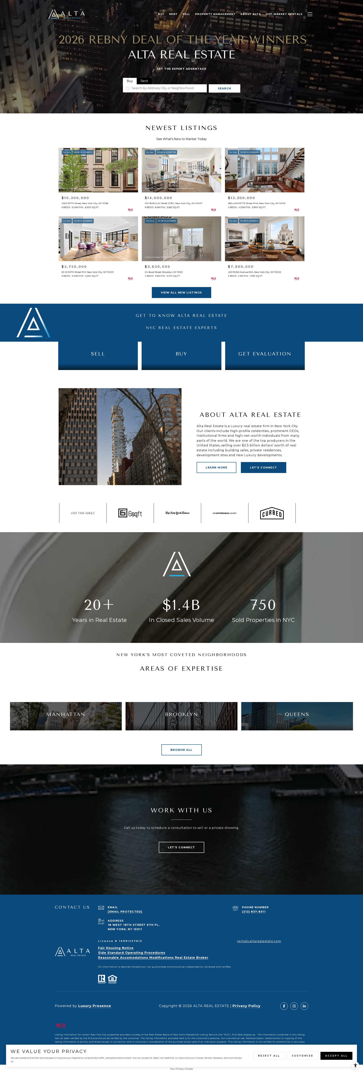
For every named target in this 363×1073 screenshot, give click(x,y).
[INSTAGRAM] (294, 1006)
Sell (186, 13)
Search (224, 88)
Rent (173, 13)
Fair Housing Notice (116, 948)
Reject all (269, 1055)
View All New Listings (181, 292)
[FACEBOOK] (284, 1006)
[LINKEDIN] (304, 1006)
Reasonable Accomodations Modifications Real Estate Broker (153, 957)
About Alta (250, 13)
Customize (302, 1055)
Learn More (216, 467)
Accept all (336, 1055)
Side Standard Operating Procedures (131, 953)
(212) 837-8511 (253, 911)
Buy (161, 13)
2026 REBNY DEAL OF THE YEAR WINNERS (183, 39)
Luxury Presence (94, 1006)
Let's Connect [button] (263, 467)
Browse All (182, 750)
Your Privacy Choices (181, 1068)
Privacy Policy (247, 1006)
